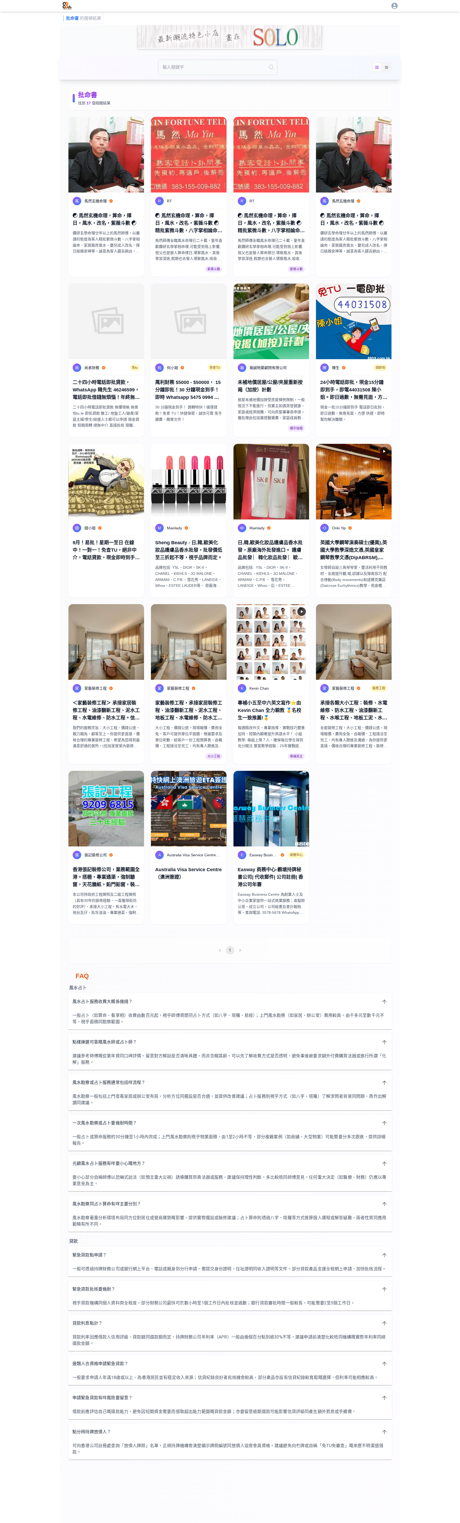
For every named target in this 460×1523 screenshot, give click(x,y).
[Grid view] (377, 67)
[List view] (386, 67)
